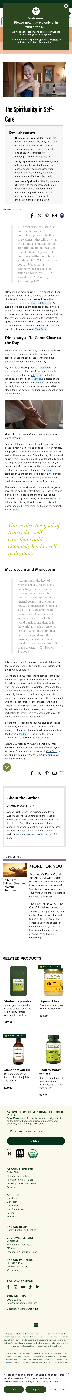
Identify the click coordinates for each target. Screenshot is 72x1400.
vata (33, 375)
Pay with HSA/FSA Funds (20, 1179)
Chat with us (33, 1309)
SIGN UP (36, 1140)
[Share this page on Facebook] (32, 216)
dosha (38, 375)
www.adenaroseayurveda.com (32, 834)
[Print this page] (62, 216)
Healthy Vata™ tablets (50, 1072)
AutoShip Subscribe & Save (21, 1183)
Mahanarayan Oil (17, 1070)
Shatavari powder (17, 1001)
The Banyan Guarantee (19, 1244)
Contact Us (12, 1240)
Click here (51, 751)
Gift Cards (12, 1248)
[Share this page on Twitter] (39, 216)
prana (16, 509)
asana (53, 498)
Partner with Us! (15, 1262)
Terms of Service (42, 1359)
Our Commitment (16, 1209)
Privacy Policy (27, 1359)
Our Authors (13, 1205)
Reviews (11, 1216)
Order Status (14, 1172)
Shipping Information (18, 1176)
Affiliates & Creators (18, 1266)
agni (41, 382)
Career (10, 1213)
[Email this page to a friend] (54, 216)
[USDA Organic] (33, 1153)
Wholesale (12, 1270)
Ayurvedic (37, 378)
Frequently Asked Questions (22, 1252)
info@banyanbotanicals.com (22, 1303)
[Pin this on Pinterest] (47, 216)
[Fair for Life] (20, 1153)
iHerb (55, 39)
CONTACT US (16, 1296)
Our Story (12, 1198)
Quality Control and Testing (21, 1230)
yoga (33, 303)
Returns (11, 1187)
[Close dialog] (66, 6)
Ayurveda (46, 303)
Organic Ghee (49, 1001)
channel (23, 734)
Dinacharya (41, 329)
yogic (49, 470)
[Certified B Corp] (9, 1153)
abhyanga (45, 367)
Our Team (12, 1201)
